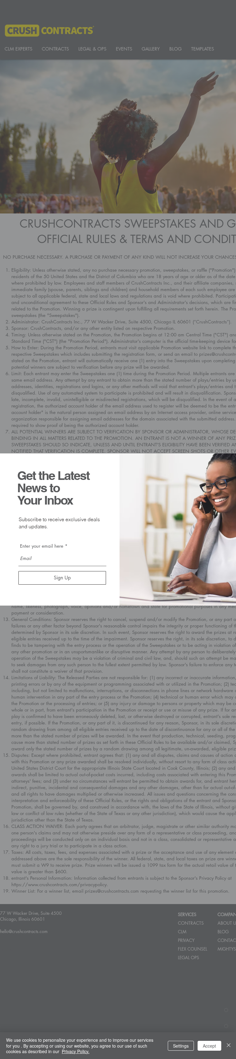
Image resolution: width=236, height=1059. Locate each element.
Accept (209, 1046)
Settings (181, 1046)
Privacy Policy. (75, 1051)
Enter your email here (41, 546)
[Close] (228, 1045)
